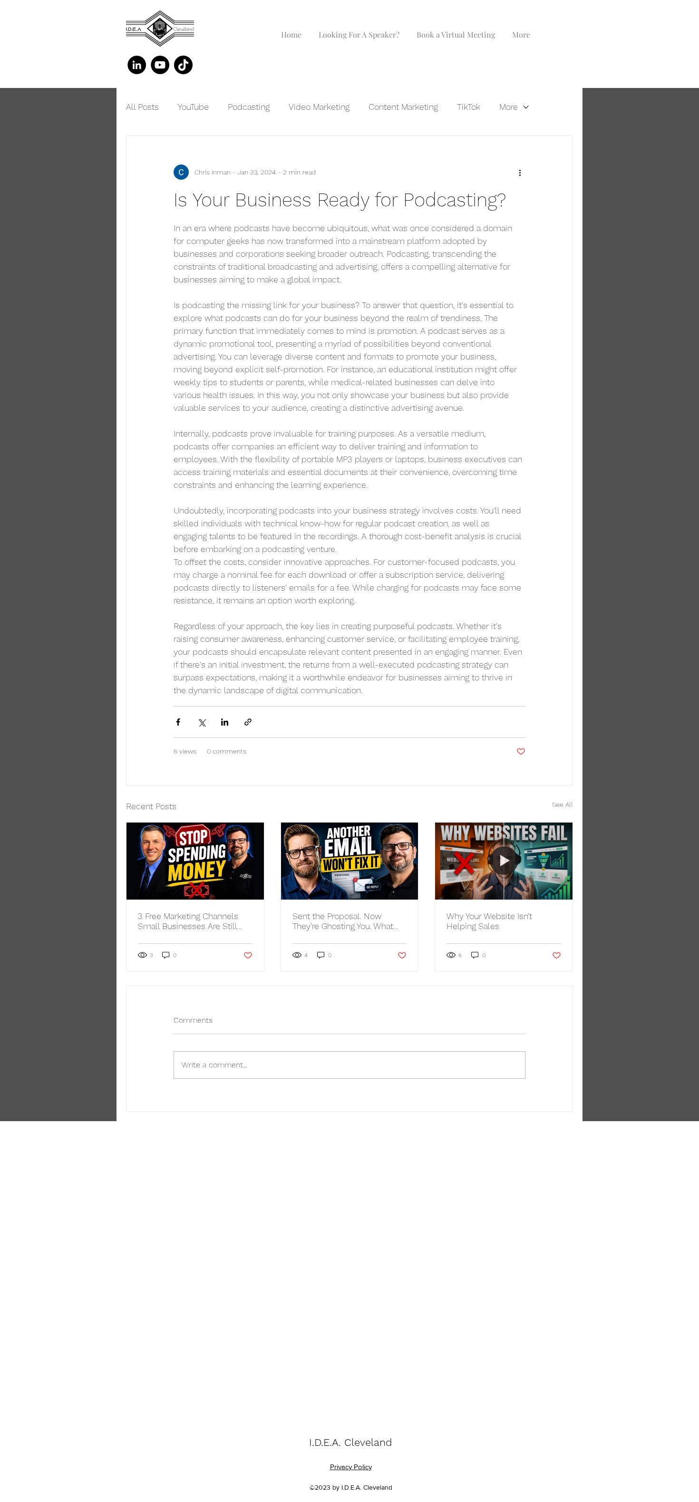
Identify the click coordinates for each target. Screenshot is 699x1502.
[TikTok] (183, 65)
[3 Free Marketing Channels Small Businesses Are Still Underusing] (195, 861)
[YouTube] (160, 65)
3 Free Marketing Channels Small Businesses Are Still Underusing (188, 921)
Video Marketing (319, 107)
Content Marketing (403, 107)
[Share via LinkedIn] (224, 722)
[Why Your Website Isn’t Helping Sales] (504, 861)
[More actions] (519, 172)
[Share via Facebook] (178, 722)
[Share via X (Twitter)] (201, 722)
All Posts (142, 107)
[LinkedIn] (136, 65)
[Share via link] (247, 722)
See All (562, 804)
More (508, 107)
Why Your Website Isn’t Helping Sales (489, 921)
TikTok (468, 107)
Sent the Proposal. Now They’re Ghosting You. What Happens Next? (342, 921)
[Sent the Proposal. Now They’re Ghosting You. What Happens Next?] (349, 861)
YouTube (193, 107)
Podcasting (249, 107)
